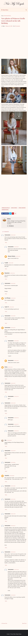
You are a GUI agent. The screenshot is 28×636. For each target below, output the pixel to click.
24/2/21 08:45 (13, 462)
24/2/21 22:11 (13, 525)
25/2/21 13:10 (16, 569)
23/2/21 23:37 (13, 383)
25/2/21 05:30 (13, 595)
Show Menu (5, 9)
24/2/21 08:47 (12, 475)
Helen (9, 219)
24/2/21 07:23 (16, 430)
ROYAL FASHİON (22, 207)
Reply (6, 242)
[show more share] (15, 213)
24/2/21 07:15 (16, 396)
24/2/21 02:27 (16, 246)
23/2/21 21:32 (12, 273)
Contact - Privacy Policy (11, 634)
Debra (6, 367)
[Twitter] (10, 213)
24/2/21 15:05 (13, 499)
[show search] (26, 10)
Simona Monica (11, 256)
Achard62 (7, 475)
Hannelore (7, 273)
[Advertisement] (14, 43)
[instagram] (7, 226)
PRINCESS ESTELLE (7, 15)
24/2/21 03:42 (9, 440)
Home (2, 15)
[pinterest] (12, 226)
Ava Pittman (7, 298)
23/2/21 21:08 (11, 262)
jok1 (5, 440)
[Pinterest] (13, 213)
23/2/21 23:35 (10, 367)
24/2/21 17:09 (13, 513)
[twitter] (9, 226)
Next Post (24, 623)
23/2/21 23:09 (13, 315)
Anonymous (7, 327)
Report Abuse (18, 634)
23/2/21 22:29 (13, 298)
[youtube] (11, 226)
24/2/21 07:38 (13, 450)
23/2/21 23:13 (13, 327)
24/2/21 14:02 (13, 485)
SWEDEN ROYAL (5, 209)
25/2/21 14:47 (18, 256)
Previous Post (4, 623)
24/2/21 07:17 (16, 424)
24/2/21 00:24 (16, 340)
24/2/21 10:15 (16, 360)
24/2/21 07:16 (16, 417)
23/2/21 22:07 (13, 283)
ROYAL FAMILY (14, 207)
